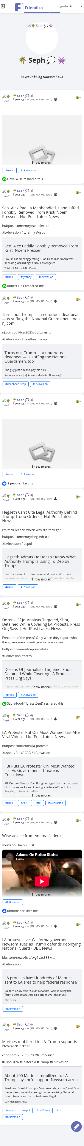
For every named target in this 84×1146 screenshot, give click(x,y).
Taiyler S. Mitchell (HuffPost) (20, 268)
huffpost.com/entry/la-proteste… (26, 746)
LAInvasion (29, 170)
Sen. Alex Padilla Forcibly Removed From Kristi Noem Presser (41, 248)
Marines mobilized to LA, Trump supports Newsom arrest (39, 1043)
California (29, 1062)
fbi (17, 752)
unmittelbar (16, 911)
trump (10, 1110)
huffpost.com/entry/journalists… (26, 649)
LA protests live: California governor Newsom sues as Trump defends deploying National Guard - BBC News (41, 944)
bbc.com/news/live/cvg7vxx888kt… (28, 957)
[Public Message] (55, 99)
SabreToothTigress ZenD (25, 703)
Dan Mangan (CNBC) (16, 1101)
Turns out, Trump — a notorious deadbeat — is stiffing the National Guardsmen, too (36, 357)
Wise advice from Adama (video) (31, 835)
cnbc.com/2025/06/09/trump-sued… (29, 1055)
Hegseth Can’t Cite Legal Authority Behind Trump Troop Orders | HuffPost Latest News (39, 516)
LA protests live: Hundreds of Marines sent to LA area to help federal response (41, 980)
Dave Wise (15, 179)
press (28, 656)
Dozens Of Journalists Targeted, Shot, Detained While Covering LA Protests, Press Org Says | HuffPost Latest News (41, 624)
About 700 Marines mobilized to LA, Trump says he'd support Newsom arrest (42, 1077)
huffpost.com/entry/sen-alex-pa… (27, 225)
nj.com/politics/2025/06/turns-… (26, 332)
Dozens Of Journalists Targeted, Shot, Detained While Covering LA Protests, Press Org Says (38, 674)
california (44, 1110)
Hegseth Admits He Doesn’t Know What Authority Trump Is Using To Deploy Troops (40, 561)
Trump (44, 1062)
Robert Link (15, 286)
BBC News (10, 1000)
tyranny (29, 232)
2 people (14, 483)
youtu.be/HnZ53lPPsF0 (19, 845)
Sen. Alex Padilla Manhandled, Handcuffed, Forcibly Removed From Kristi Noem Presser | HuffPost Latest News (41, 212)
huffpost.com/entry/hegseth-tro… (27, 536)
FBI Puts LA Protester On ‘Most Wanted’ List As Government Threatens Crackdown (40, 770)
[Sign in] (65, 6)
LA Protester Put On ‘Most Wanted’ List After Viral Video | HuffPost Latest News (41, 734)
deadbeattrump (35, 339)
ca (17, 1062)
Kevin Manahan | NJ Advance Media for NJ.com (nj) (33, 375)
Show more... (42, 162)
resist (10, 170)
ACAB (26, 752)
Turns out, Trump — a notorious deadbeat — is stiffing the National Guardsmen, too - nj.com (41, 319)
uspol (42, 232)
